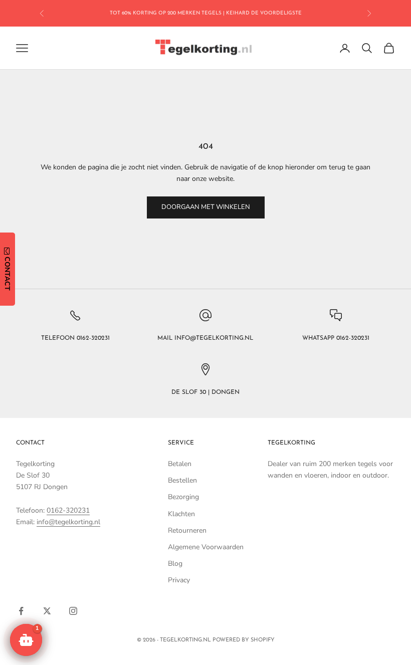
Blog (175, 563)
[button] (26, 640)
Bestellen (182, 480)
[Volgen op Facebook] (21, 611)
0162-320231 (68, 510)
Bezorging (183, 497)
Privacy (179, 580)
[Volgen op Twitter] (47, 611)
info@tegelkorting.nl (68, 522)
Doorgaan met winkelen (205, 206)
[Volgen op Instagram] (73, 611)
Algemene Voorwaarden (206, 547)
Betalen (179, 464)
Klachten (181, 514)
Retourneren (187, 530)
